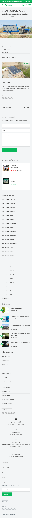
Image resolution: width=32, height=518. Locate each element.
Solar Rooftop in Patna (7, 247)
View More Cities (6, 298)
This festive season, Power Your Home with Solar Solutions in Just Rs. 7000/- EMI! (20, 326)
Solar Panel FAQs (6, 356)
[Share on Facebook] (3, 98)
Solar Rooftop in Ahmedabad (9, 275)
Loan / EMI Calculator (7, 403)
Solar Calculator (6, 395)
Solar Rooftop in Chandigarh (9, 203)
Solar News (4, 368)
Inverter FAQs (5, 360)
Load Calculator (6, 391)
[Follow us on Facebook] (3, 413)
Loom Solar (13, 165)
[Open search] (23, 5)
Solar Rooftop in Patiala (8, 294)
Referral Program (6, 377)
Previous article (7, 107)
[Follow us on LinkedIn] (14, 413)
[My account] (26, 5)
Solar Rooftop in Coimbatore (9, 235)
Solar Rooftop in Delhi (7, 279)
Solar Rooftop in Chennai (8, 219)
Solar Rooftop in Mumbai (8, 259)
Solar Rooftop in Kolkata (8, 239)
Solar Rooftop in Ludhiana (8, 286)
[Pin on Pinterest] (6, 98)
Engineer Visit (14, 167)
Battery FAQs (5, 364)
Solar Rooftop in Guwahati (8, 255)
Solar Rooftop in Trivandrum (9, 223)
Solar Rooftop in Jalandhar (8, 282)
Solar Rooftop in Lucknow (8, 199)
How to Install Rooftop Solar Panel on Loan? (20, 343)
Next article (26, 107)
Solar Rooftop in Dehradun (8, 207)
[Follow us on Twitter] (6, 413)
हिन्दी (3, 501)
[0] (29, 5)
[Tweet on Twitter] (8, 98)
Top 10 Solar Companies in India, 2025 (20, 316)
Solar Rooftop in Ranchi (8, 251)
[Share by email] (11, 98)
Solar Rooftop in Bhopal (8, 267)
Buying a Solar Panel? (16, 308)
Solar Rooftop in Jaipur (7, 263)
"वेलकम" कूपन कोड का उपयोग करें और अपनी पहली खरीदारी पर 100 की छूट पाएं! (16, 1)
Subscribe (6, 494)
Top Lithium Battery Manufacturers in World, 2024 (20, 334)
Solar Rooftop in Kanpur (8, 215)
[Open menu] (2, 5)
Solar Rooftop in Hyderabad (9, 231)
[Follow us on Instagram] (8, 413)
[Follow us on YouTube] (11, 413)
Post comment (9, 150)
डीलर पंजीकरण (14, 181)
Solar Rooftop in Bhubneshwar (9, 243)
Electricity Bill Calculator (8, 399)
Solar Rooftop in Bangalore (8, 227)
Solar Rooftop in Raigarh (8, 271)
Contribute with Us (6, 381)
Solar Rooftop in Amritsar (8, 290)
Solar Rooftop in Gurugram (8, 211)
